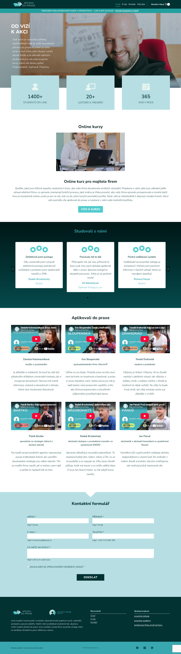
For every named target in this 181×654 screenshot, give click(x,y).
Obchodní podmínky (17, 648)
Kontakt (132, 4)
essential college (141, 616)
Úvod (117, 4)
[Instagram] (144, 647)
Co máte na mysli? (38, 547)
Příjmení (98, 516)
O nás (124, 4)
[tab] (87, 297)
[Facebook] (137, 647)
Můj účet (141, 4)
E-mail (31, 532)
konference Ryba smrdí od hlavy (148, 625)
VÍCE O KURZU (90, 209)
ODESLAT (90, 577)
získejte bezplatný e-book (126, 10)
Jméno (31, 516)
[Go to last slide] (13, 269)
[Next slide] (168, 269)
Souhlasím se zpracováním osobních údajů (57, 566)
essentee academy (142, 620)
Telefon (98, 532)
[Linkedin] (152, 647)
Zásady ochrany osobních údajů (33, 648)
